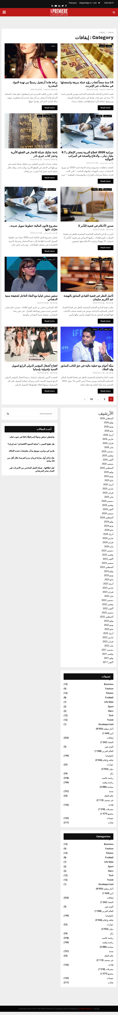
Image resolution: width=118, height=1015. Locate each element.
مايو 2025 (108, 480)
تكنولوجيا (109, 755)
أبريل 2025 (108, 484)
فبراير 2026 (108, 443)
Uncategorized (105, 724)
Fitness (109, 693)
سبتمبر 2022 (107, 612)
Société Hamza (85, 1009)
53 (91, 399)
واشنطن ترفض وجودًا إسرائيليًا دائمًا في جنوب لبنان (32, 437)
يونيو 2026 (108, 426)
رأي (111, 773)
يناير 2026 (108, 447)
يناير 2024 (108, 546)
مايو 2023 (108, 579)
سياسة (46, 116)
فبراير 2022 (108, 641)
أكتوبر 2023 (108, 559)
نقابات (110, 822)
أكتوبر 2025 (108, 459)
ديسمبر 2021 (107, 650)
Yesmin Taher (49, 89)
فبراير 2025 (108, 493)
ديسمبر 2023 (107, 550)
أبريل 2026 (108, 435)
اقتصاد (102, 46)
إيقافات (52, 46)
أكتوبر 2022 (108, 608)
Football (109, 697)
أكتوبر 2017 (108, 662)
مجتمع (40, 116)
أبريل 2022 (108, 633)
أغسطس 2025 (106, 468)
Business (108, 684)
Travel (110, 720)
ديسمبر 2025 (107, 451)
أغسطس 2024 (106, 517)
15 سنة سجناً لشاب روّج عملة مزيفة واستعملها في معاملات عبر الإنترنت (87, 84)
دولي (37, 329)
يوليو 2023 (108, 571)
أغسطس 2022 (106, 616)
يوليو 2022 (108, 621)
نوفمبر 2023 (107, 554)
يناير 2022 (108, 645)
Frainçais (73, 3)
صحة (111, 791)
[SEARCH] (8, 414)
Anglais (82, 3)
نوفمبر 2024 (107, 505)
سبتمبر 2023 (107, 563)
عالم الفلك (108, 796)
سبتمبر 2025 (107, 464)
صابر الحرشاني (105, 163)
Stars (110, 711)
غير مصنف (108, 800)
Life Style (108, 702)
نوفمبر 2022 (107, 604)
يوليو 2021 (108, 658)
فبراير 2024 (108, 542)
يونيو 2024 (108, 526)
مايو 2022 (108, 629)
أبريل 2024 (108, 534)
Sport (110, 706)
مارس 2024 (107, 538)
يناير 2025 (108, 497)
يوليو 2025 (108, 472)
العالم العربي (107, 751)
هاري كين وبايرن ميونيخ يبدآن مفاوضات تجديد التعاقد (31, 451)
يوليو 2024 (108, 521)
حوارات (110, 764)
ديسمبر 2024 (107, 501)
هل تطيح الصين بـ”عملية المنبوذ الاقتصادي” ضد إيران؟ (31, 444)
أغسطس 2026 (106, 418)
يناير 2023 (108, 596)
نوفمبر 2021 (107, 654)
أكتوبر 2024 (108, 509)
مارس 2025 (107, 488)
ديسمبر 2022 (107, 600)
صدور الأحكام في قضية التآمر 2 (95, 225)
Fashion (109, 688)
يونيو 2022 (108, 625)
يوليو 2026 (108, 422)
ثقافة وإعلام (108, 760)
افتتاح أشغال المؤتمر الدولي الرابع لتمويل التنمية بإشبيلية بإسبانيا (34, 367)
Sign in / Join (91, 3)
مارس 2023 (107, 588)
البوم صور (109, 746)
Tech (111, 715)
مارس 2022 (107, 637)
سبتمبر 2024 (107, 513)
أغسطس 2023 (106, 567)
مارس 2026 (107, 439)
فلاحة (110, 805)
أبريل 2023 (108, 583)
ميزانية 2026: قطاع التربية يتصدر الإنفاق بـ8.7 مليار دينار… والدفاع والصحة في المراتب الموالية (87, 156)
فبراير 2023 (108, 592)
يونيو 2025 (108, 476)
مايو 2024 (108, 530)
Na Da (108, 230)
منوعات (110, 818)
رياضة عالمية (107, 778)
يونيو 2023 (108, 575)
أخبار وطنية (107, 116)
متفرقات (109, 809)
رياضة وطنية (107, 782)
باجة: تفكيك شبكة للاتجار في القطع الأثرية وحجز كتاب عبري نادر (34, 154)
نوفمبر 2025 (107, 455)
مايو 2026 (108, 431)
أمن (100, 189)
